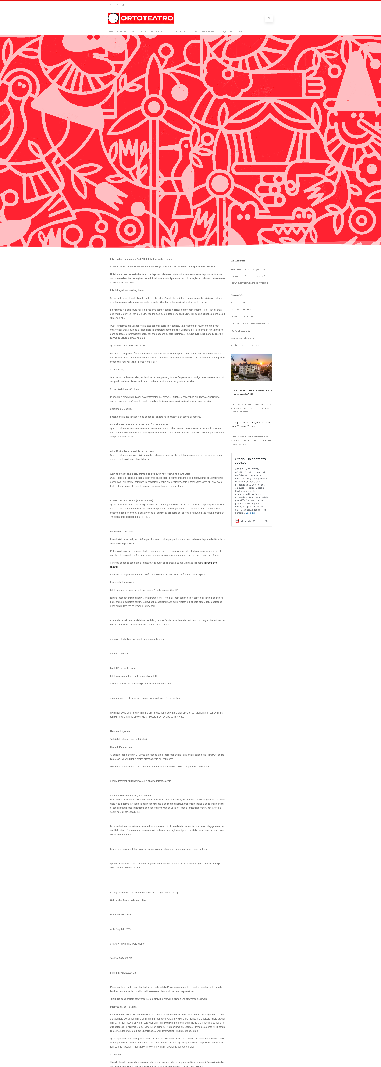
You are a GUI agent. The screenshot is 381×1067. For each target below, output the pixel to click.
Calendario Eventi (156, 31)
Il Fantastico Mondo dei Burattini (203, 31)
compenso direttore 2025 (242, 338)
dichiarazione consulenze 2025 (245, 345)
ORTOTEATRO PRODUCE (177, 31)
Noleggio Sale (226, 31)
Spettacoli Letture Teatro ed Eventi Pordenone (126, 31)
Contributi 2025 (238, 302)
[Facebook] (111, 5)
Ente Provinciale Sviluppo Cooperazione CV (250, 324)
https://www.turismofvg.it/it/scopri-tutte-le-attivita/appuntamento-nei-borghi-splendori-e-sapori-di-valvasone (251, 440)
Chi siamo (239, 31)
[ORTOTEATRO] (141, 23)
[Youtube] (123, 5)
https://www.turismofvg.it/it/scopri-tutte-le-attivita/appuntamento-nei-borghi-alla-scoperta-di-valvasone (251, 408)
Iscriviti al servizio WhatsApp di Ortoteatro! (250, 283)
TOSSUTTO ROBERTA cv (242, 317)
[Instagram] (117, 5)
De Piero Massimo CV (240, 331)
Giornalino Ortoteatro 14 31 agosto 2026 (248, 269)
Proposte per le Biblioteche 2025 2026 (248, 276)
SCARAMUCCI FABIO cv (241, 309)
